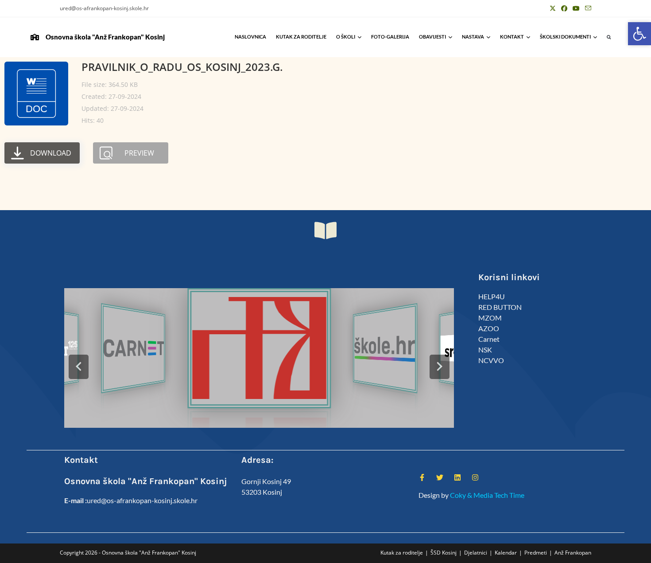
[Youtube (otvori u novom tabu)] (576, 8)
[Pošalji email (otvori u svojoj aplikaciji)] (586, 8)
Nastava (473, 36)
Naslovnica (250, 36)
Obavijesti (432, 36)
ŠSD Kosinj (443, 552)
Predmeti (535, 552)
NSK (485, 349)
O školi (345, 36)
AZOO (488, 328)
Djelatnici (475, 552)
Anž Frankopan (572, 552)
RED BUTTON (500, 307)
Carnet (489, 339)
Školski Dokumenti (565, 36)
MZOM (490, 317)
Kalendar (506, 552)
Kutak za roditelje (301, 36)
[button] (608, 37)
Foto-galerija (390, 36)
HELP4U (491, 296)
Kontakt (512, 36)
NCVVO (491, 360)
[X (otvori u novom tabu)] (552, 8)
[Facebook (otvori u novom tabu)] (564, 8)
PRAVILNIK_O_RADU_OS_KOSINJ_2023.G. (182, 66)
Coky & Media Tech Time (487, 495)
